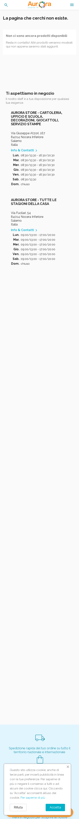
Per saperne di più (33, 797)
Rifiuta (18, 807)
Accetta (55, 807)
